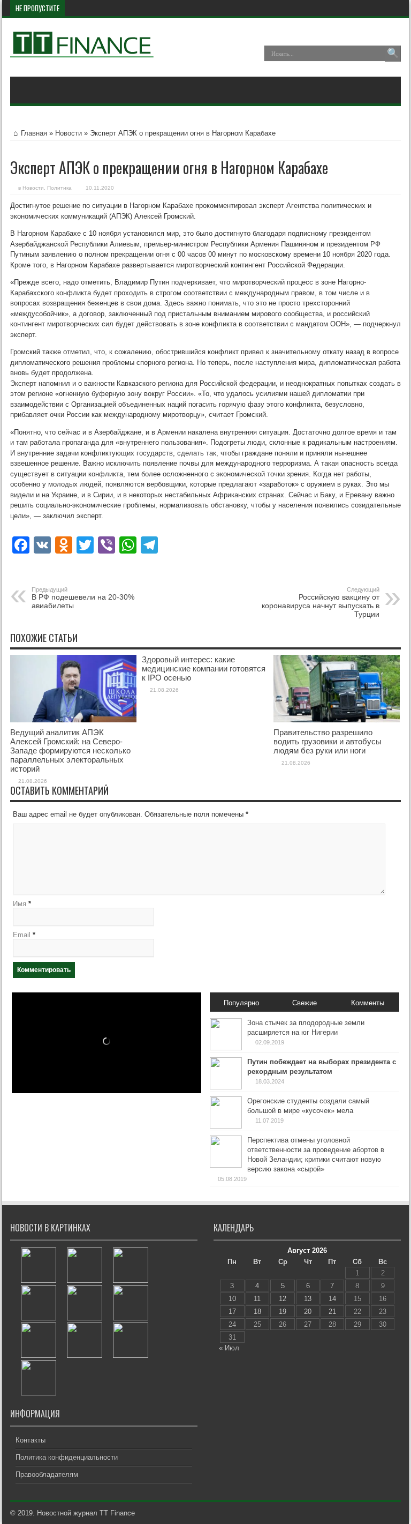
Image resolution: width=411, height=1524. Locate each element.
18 (257, 1312)
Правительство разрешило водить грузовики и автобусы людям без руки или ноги (327, 741)
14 (332, 1299)
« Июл (229, 1348)
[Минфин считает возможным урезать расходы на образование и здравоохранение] (84, 1302)
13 (307, 1299)
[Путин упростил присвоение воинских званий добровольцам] (130, 1340)
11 (257, 1299)
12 (282, 1299)
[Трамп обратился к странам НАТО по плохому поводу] (38, 1340)
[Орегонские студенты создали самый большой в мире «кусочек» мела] (130, 1302)
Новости (68, 133)
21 (332, 1312)
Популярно (241, 1003)
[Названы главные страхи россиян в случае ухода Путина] (38, 1302)
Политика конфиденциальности (67, 1457)
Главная (34, 133)
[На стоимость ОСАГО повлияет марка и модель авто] (38, 1265)
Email (22, 935)
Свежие (304, 1003)
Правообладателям (47, 1474)
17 (232, 1312)
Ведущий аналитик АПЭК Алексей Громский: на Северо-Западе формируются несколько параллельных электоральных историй (70, 750)
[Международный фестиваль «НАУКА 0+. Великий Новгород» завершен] (38, 1377)
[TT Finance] (82, 50)
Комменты (367, 1003)
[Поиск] (393, 54)
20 (307, 1312)
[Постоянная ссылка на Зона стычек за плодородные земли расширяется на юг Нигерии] (226, 1048)
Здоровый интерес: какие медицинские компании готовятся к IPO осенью (203, 668)
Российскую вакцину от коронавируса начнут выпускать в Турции (320, 602)
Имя (19, 904)
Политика (59, 188)
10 (232, 1299)
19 (282, 1312)
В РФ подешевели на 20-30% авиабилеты (83, 598)
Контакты (30, 1440)
